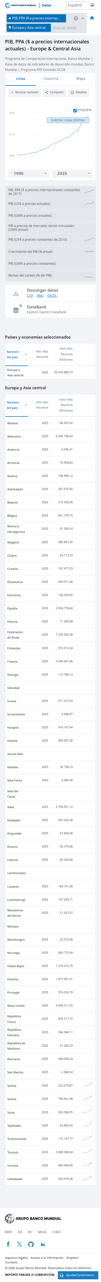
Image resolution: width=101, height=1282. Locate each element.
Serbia (11, 1086)
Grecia (11, 701)
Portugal (13, 992)
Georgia (12, 675)
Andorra (13, 449)
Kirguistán (14, 833)
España (12, 608)
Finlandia (13, 648)
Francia (12, 661)
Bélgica (12, 516)
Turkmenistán (17, 1139)
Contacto (11, 1262)
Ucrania (12, 1165)
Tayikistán (14, 1126)
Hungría (13, 727)
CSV (30, 296)
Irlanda (12, 741)
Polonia (12, 979)
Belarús (12, 502)
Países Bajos (15, 966)
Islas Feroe (14, 780)
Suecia (11, 1099)
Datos (46, 5)
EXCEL (52, 296)
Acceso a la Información (47, 1258)
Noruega (13, 953)
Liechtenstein (16, 873)
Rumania (13, 1059)
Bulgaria (13, 542)
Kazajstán (13, 820)
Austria (12, 476)
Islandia (12, 767)
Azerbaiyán (15, 489)
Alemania (13, 436)
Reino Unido (16, 1006)
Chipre (12, 555)
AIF (20, 1232)
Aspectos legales (16, 1258)
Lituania (13, 886)
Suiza (11, 1112)
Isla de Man (15, 754)
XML (40, 296)
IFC (30, 1232)
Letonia (12, 860)
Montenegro (16, 940)
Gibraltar (13, 688)
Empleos (72, 1258)
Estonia (12, 621)
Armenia (13, 463)
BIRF (8, 1232)
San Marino (15, 1072)
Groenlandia (16, 714)
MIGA (42, 1232)
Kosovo (12, 847)
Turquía (12, 1152)
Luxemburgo (16, 900)
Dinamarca (15, 582)
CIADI (56, 1232)
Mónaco (13, 926)
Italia (10, 807)
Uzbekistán (15, 1179)
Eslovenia (13, 595)
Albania (12, 423)
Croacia (12, 569)
